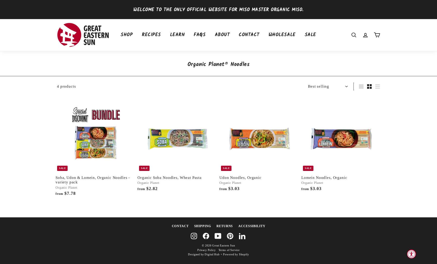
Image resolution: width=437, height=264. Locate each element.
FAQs (200, 35)
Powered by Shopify (236, 254)
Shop (127, 35)
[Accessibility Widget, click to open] (411, 254)
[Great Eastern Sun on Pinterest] (230, 236)
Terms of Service (229, 250)
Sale (310, 35)
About (222, 35)
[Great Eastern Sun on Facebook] (206, 236)
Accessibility (251, 226)
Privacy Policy (206, 250)
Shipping (202, 226)
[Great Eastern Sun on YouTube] (218, 236)
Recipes (151, 35)
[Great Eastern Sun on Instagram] (194, 236)
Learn (177, 35)
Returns (224, 226)
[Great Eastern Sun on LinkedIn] (242, 236)
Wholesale (282, 35)
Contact (249, 35)
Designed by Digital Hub (204, 254)
